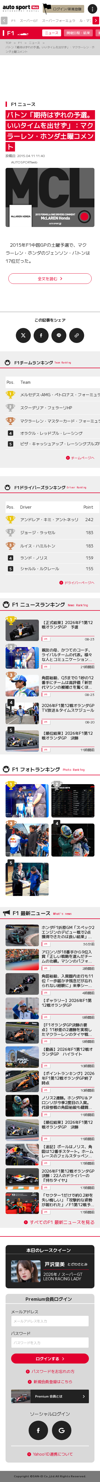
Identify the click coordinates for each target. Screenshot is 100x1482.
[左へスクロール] (4, 20)
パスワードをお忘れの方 (53, 1371)
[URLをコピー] (76, 335)
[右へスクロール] (95, 20)
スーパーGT (29, 20)
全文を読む (47, 278)
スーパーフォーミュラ (58, 20)
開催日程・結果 (78, 32)
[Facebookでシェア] (41, 335)
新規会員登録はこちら (53, 1381)
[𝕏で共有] (23, 335)
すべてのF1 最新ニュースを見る (62, 1222)
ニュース (51, 32)
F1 (13, 20)
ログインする (47, 1358)
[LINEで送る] (58, 335)
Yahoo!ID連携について (53, 1454)
